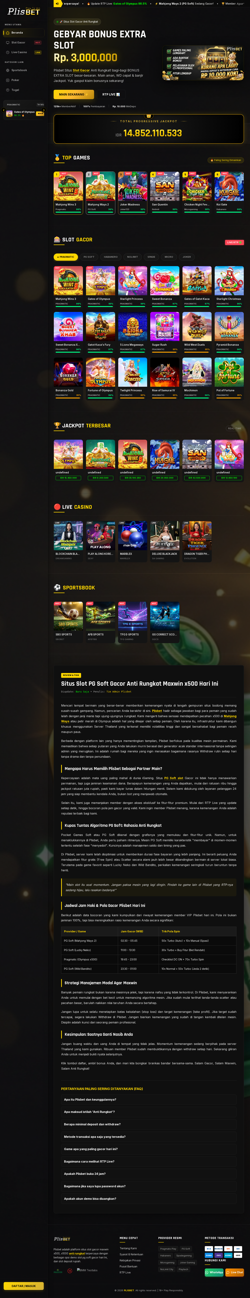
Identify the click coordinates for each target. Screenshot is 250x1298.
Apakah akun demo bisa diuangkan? (90, 1198)
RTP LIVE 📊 (111, 94)
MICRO (169, 256)
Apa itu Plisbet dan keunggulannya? (90, 1099)
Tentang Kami (128, 1248)
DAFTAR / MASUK (24, 1286)
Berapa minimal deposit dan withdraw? (92, 1124)
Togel (15, 90)
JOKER (187, 256)
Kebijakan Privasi (130, 1260)
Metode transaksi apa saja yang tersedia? (95, 1137)
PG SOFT (89, 256)
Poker (15, 80)
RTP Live (125, 1272)
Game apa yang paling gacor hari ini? (91, 1149)
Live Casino (26, 52)
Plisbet (157, 711)
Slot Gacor (26, 42)
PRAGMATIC (67, 256)
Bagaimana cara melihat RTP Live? (89, 1161)
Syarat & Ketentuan (131, 1254)
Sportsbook (19, 70)
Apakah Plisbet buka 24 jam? (85, 1174)
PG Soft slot (173, 778)
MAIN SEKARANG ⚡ (74, 94)
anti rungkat (77, 1253)
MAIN (40, 114)
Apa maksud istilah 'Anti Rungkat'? (89, 1112)
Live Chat (237, 1272)
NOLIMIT (132, 256)
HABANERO (111, 256)
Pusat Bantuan (128, 1266)
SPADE (151, 256)
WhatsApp (216, 1272)
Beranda (17, 32)
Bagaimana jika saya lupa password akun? (95, 1186)
